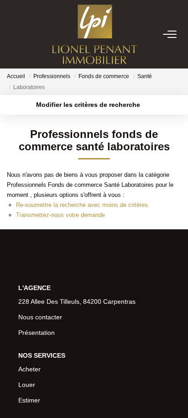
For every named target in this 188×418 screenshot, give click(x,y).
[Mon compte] (12, 34)
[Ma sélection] (23, 34)
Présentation (36, 332)
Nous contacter (40, 317)
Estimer (29, 400)
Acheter (29, 369)
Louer (26, 384)
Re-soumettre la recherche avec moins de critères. (83, 204)
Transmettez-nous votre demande (60, 215)
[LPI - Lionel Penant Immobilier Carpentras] (94, 34)
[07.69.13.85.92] (175, 397)
